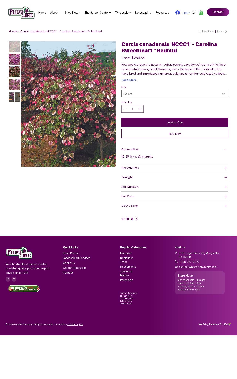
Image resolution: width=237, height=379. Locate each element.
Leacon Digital (75, 324)
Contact (68, 272)
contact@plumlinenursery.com (198, 266)
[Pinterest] (132, 219)
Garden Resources (74, 267)
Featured (125, 253)
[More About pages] (60, 13)
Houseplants (128, 266)
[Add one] (140, 109)
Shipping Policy (127, 298)
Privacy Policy (126, 296)
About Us (69, 262)
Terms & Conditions (128, 293)
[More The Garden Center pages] (110, 13)
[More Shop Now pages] (79, 13)
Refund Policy (126, 301)
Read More (129, 80)
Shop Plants (70, 253)
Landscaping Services (76, 257)
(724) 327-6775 (189, 261)
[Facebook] (128, 219)
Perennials (126, 280)
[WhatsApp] (123, 219)
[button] (201, 12)
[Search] (193, 12)
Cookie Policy (126, 303)
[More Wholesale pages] (130, 13)
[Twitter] (136, 219)
